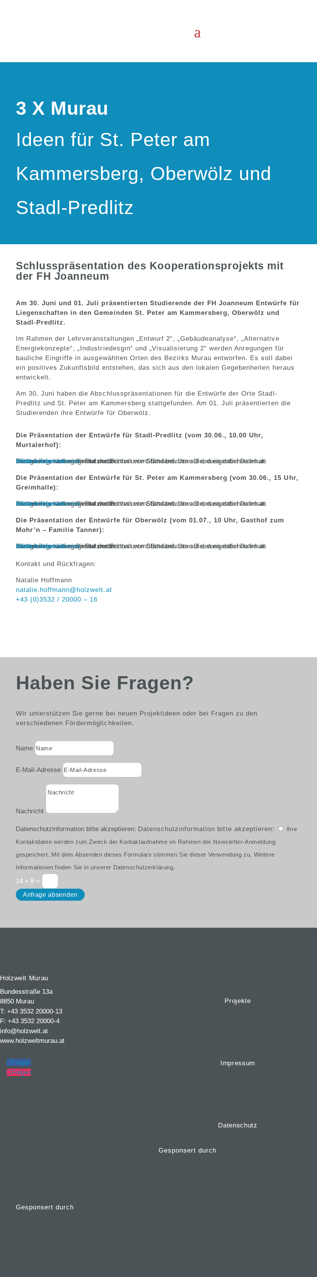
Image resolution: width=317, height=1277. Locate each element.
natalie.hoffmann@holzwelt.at (64, 589)
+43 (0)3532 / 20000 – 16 (56, 599)
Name (24, 748)
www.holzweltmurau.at (32, 1040)
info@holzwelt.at (24, 1031)
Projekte (238, 1001)
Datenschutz (237, 1125)
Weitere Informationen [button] (48, 461)
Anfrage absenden (50, 894)
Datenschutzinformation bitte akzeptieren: (76, 829)
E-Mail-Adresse (38, 770)
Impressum (237, 1063)
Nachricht (30, 811)
